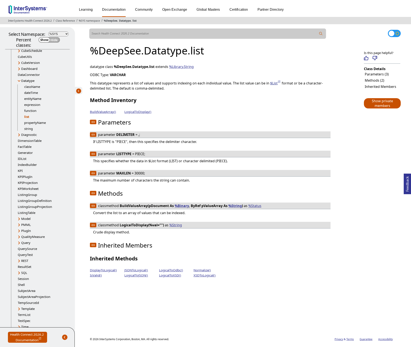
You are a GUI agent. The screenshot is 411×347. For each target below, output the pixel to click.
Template (28, 308)
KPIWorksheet (28, 188)
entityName (32, 98)
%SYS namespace (89, 21)
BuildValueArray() (103, 112)
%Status (254, 205)
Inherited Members (380, 86)
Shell (21, 284)
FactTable (24, 146)
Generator (25, 152)
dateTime (31, 92)
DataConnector (29, 74)
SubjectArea (26, 290)
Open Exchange (174, 9)
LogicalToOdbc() (171, 270)
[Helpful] (366, 58)
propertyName (35, 122)
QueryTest (25, 254)
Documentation (114, 9)
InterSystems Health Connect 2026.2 (30, 21)
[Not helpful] (374, 58)
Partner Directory (271, 9)
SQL (24, 272)
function (30, 110)
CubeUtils (25, 56)
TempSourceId (28, 302)
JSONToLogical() (136, 270)
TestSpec (24, 320)
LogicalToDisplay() (137, 112)
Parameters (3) (377, 74)
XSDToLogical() (205, 275)
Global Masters (208, 9)
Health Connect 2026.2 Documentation (28, 337)
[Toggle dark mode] (394, 33)
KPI (20, 170)
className (32, 86)
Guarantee (366, 339)
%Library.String (181, 66)
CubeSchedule (31, 50)
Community (144, 9)
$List (275, 83)
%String (235, 205)
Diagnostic (29, 134)
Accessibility (385, 339)
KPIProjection (28, 182)
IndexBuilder (27, 164)
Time (24, 326)
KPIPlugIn (25, 176)
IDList (22, 158)
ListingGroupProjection (35, 206)
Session (23, 278)
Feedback (407, 183)
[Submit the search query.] (321, 34)
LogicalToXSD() (170, 275)
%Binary (182, 205)
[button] (382, 103)
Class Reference (65, 21)
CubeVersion (30, 62)
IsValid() (96, 275)
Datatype (125, 21)
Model (26, 218)
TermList (24, 314)
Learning (86, 9)
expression (32, 104)
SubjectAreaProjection (34, 296)
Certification (238, 9)
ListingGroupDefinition (35, 200)
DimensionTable (30, 140)
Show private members (382, 103)
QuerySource (27, 248)
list (135, 21)
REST (24, 260)
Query (25, 242)
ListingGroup (27, 194)
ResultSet (24, 266)
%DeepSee (110, 21)
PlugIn (26, 230)
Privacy (339, 339)
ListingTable (26, 212)
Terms (350, 339)
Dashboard (29, 68)
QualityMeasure (33, 236)
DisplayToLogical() (103, 270)
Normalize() (202, 270)
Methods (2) (374, 80)
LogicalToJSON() (136, 275)
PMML (26, 224)
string (28, 128)
